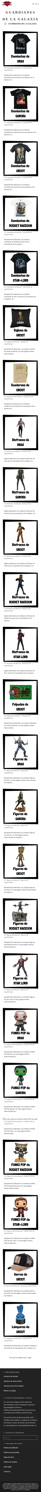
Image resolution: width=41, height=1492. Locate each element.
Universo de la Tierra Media (13, 1386)
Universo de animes (11, 1376)
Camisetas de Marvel (14, 68)
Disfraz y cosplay (10, 1391)
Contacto (7, 1471)
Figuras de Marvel (13, 771)
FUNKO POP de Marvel (14, 1045)
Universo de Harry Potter (13, 1381)
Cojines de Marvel (13, 342)
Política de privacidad (11, 1452)
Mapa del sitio (9, 1457)
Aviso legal (7, 1467)
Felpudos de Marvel (13, 716)
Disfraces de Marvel (13, 451)
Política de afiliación (11, 1448)
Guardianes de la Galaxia (22, 24)
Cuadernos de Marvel (14, 397)
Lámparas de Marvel (14, 1338)
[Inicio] (5, 24)
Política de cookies (10, 1462)
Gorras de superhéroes (28, 1286)
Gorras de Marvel (13, 1286)
